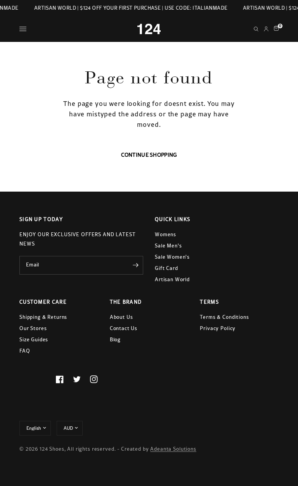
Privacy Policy (218, 328)
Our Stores (33, 328)
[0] (275, 29)
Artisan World (172, 279)
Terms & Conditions (224, 317)
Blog (115, 339)
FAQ (24, 351)
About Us (121, 317)
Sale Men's (168, 246)
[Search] (256, 29)
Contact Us (124, 328)
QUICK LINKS (172, 219)
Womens (165, 234)
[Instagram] (98, 379)
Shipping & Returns (43, 317)
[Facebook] (64, 379)
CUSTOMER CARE (43, 301)
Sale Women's (172, 257)
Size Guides (33, 339)
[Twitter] (81, 379)
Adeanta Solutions (173, 449)
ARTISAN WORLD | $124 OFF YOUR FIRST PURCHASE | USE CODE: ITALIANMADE (130, 7)
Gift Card (166, 268)
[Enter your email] (135, 265)
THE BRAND (126, 301)
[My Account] (266, 29)
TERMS (209, 301)
